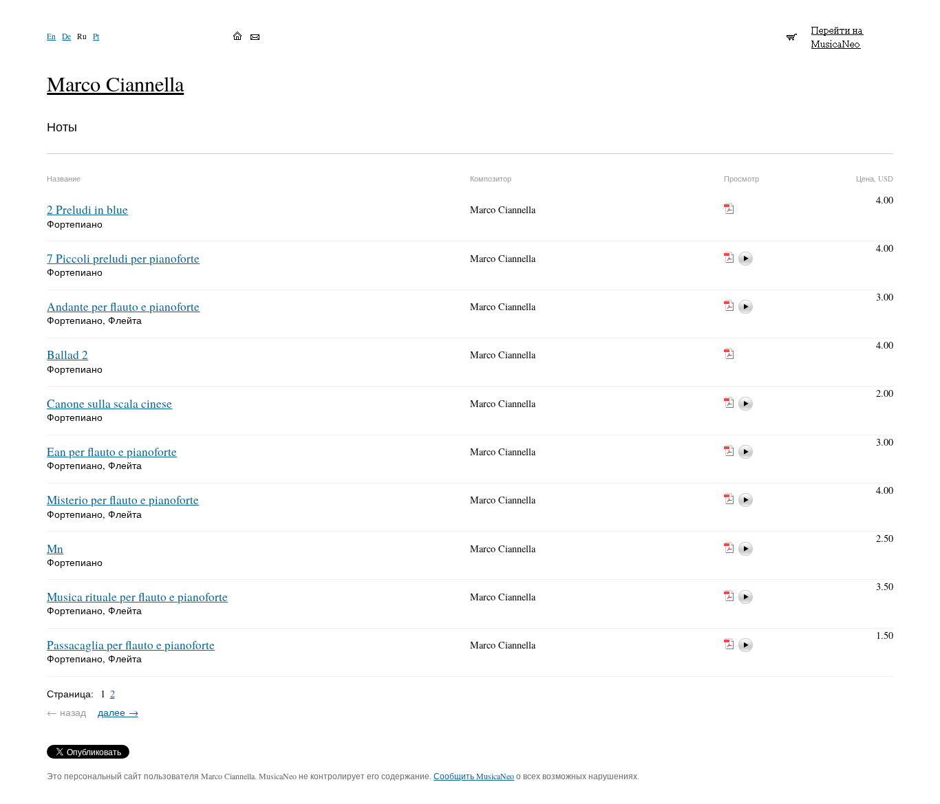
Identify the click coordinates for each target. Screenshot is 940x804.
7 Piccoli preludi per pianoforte (123, 258)
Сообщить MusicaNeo (474, 775)
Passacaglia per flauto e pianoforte (131, 645)
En (51, 36)
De (66, 36)
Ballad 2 (67, 354)
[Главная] (237, 36)
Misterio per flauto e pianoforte (123, 500)
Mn (55, 548)
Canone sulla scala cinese (109, 403)
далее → (118, 712)
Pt (96, 36)
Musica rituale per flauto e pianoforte (137, 597)
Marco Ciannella (115, 83)
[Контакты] (254, 37)
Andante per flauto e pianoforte (123, 306)
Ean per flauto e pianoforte (112, 451)
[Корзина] (792, 31)
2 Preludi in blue (87, 209)
